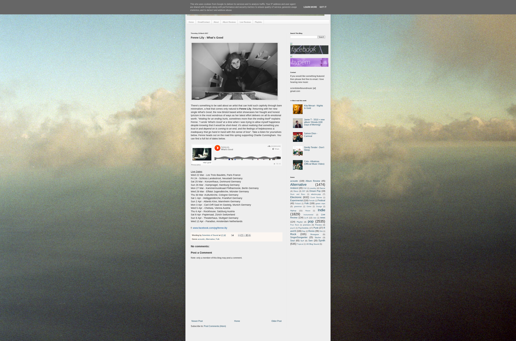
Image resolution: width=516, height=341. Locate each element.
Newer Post (197, 321)
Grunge (319, 206)
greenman (298, 206)
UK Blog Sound (312, 244)
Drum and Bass (297, 194)
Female (312, 201)
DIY (303, 191)
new (314, 218)
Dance (322, 188)
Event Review (316, 197)
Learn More (310, 7)
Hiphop (293, 211)
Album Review (313, 181)
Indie (321, 210)
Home (191, 22)
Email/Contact (204, 22)
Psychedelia (303, 228)
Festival (321, 200)
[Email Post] (232, 235)
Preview (318, 225)
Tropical (300, 244)
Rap (303, 231)
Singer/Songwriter (298, 237)
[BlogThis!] (242, 235)
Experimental (296, 200)
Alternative (210, 239)
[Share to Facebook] (247, 235)
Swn (310, 240)
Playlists (258, 22)
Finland (298, 204)
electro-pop (316, 194)
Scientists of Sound (210, 235)
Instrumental (308, 215)
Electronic (296, 197)
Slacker (318, 237)
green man (320, 203)
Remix (311, 231)
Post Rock (294, 225)
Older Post (276, 321)
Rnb (321, 231)
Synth (321, 240)
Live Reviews (245, 22)
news (322, 217)
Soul (292, 240)
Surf (302, 241)
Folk (217, 239)
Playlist (300, 222)
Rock (293, 234)
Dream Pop (315, 191)
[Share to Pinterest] (249, 235)
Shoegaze (314, 234)
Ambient (294, 188)
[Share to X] (244, 235)
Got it (323, 7)
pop (310, 221)
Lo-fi (306, 218)
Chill (305, 188)
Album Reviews (229, 22)
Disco (295, 191)
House (307, 211)
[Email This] (239, 235)
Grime (309, 206)
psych (292, 228)
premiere (307, 225)
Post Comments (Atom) (215, 326)
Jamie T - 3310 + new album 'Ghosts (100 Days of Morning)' (314, 122)
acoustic (201, 239)
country (313, 188)
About (216, 22)
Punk (315, 228)
